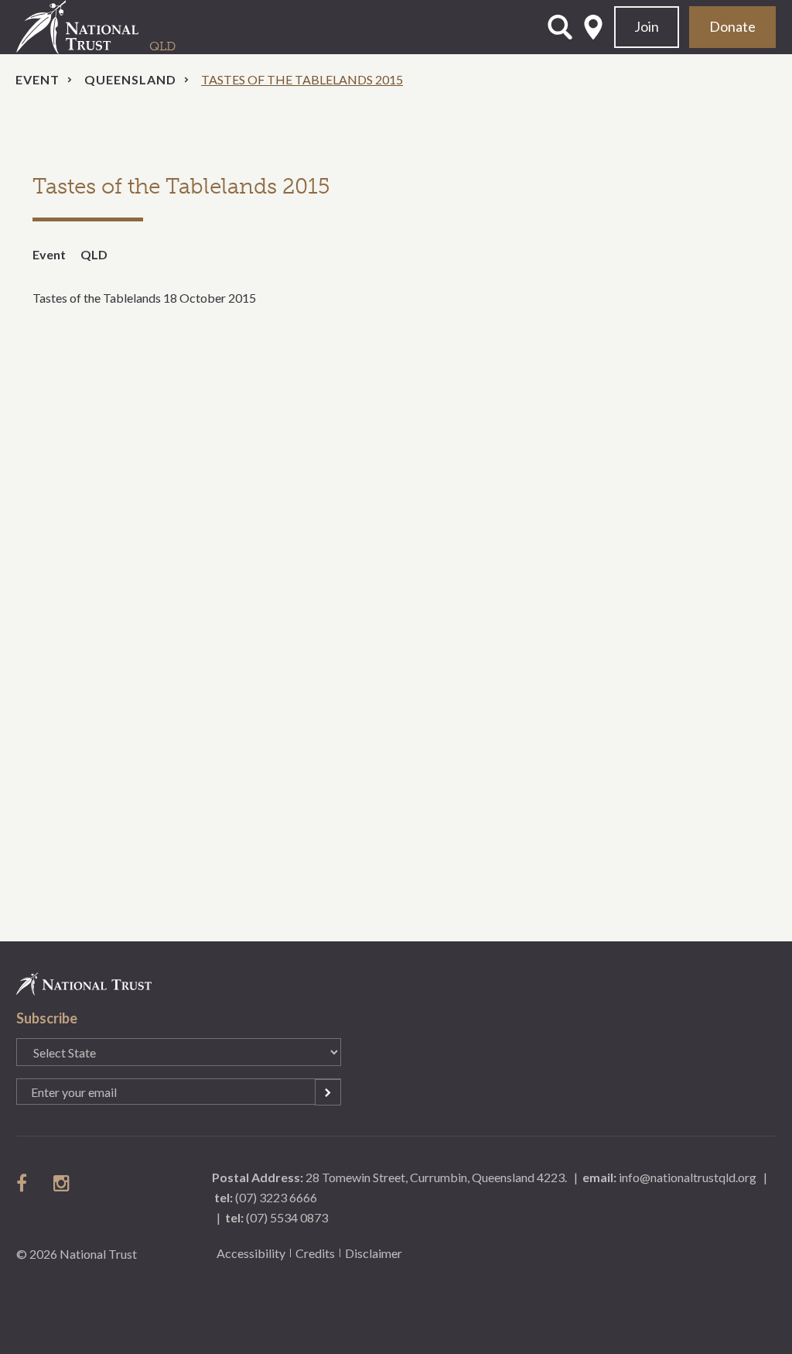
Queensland (130, 79)
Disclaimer (373, 1253)
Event (37, 79)
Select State (593, 27)
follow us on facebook (25, 1183)
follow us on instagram (62, 1183)
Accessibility (251, 1253)
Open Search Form (560, 27)
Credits (315, 1253)
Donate (732, 26)
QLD (94, 254)
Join (646, 26)
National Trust (109, 27)
